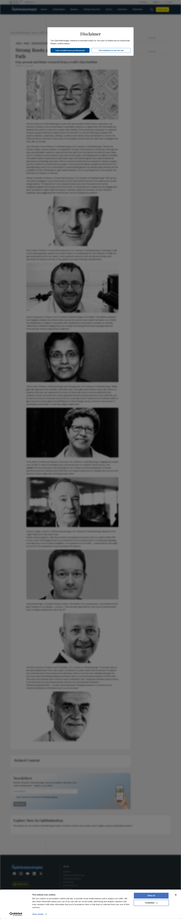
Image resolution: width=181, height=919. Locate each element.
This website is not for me (111, 50)
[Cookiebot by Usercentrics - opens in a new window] (16, 914)
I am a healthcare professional (70, 50)
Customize (149, 903)
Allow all (151, 895)
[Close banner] (175, 895)
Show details (37, 914)
